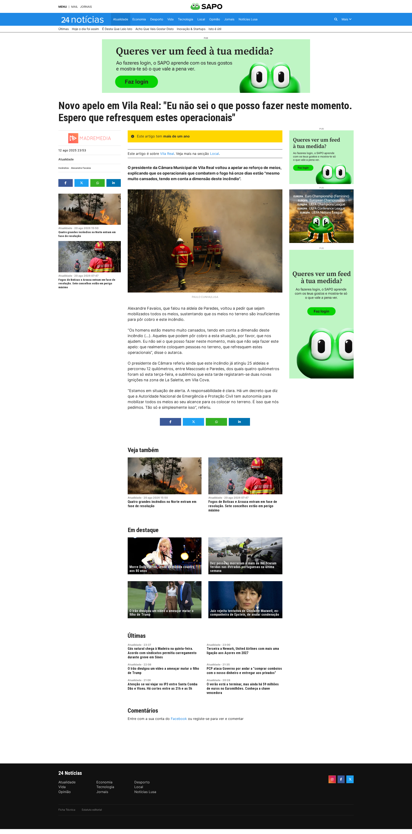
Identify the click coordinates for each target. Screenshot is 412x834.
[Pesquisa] (335, 19)
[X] (350, 779)
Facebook (179, 718)
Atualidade (66, 159)
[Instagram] (332, 779)
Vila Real (167, 153)
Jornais (86, 6)
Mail (74, 6)
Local (214, 153)
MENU (62, 6)
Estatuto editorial (92, 809)
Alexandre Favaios (81, 168)
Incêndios (63, 168)
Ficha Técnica (66, 809)
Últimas (137, 635)
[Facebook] (341, 779)
